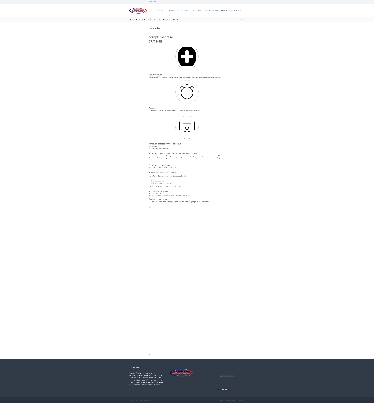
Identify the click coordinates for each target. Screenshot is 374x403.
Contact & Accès (236, 10)
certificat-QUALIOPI (214, 389)
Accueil (160, 10)
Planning (224, 10)
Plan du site (220, 400)
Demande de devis (211, 10)
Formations (185, 10)
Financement (197, 10)
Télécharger (225, 389)
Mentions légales (230, 400)
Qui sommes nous (172, 10)
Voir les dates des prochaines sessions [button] (161, 355)
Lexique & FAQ (241, 400)
